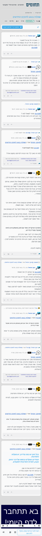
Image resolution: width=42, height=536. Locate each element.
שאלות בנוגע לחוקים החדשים (15, 142)
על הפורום (29, 21)
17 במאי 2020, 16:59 (18, 267)
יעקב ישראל (31, 36)
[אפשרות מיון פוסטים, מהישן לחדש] (38, 27)
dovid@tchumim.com (13, 92)
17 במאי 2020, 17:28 (18, 444)
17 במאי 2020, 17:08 (17, 352)
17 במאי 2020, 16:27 (18, 109)
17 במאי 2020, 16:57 (18, 173)
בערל (33, 173)
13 (8, 254)
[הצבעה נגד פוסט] (4, 53)
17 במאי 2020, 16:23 (17, 67)
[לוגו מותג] (32, 4)
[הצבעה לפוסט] (11, 53)
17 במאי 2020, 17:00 (18, 313)
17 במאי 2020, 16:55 (17, 138)
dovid (33, 67)
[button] (15, 532)
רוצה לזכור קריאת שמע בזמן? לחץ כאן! (29, 532)
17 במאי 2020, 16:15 (18, 36)
